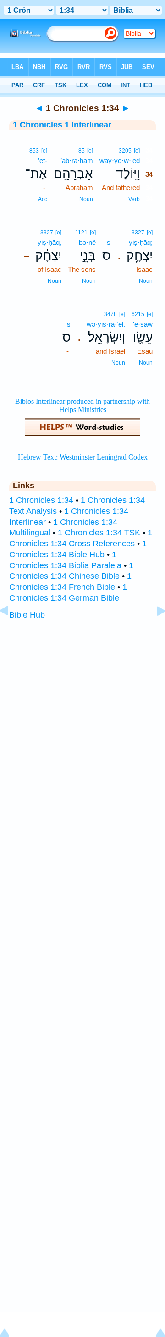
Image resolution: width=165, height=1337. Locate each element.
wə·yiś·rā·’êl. (106, 324)
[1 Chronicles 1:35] (153, 631)
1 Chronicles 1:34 (41, 500)
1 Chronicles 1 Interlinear (62, 124)
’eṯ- (42, 160)
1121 (81, 232)
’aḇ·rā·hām (76, 160)
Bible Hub (27, 614)
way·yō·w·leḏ (119, 160)
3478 (110, 314)
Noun (86, 199)
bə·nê (87, 242)
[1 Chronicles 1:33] (11, 631)
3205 (125, 151)
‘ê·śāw (143, 324)
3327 (138, 232)
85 (81, 151)
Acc (42, 199)
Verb (134, 199)
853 (34, 151)
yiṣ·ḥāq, (49, 242)
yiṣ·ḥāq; (141, 242)
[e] (137, 151)
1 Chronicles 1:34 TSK (99, 532)
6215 (138, 314)
